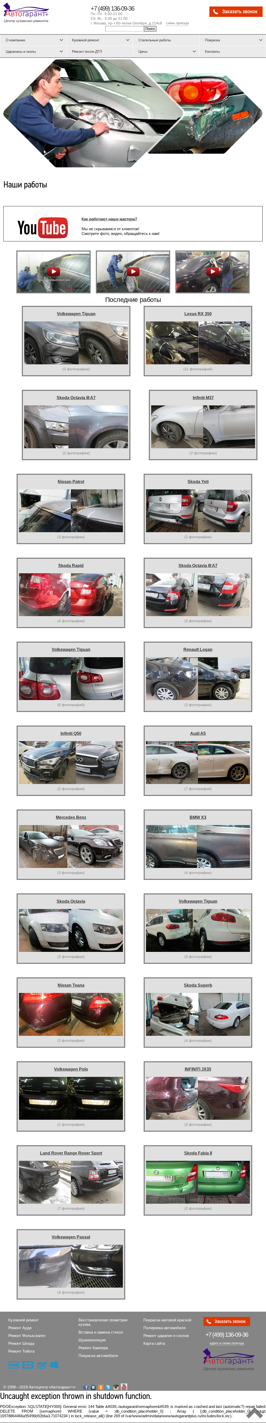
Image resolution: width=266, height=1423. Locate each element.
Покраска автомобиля (98, 1355)
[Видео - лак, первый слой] (53, 272)
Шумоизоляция (92, 1340)
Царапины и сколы (21, 51)
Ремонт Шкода (21, 1343)
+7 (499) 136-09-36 (112, 8)
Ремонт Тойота (21, 1351)
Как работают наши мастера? (109, 219)
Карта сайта (154, 1343)
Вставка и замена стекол (100, 1332)
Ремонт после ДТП (87, 51)
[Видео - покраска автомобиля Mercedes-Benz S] (133, 272)
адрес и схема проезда (227, 1343)
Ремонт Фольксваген (26, 1335)
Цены (142, 51)
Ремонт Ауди (19, 1328)
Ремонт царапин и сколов (166, 1335)
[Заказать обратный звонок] (236, 16)
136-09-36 (226, 1334)
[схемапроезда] (177, 23)
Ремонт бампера (93, 1348)
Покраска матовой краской (167, 1320)
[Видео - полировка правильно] (212, 272)
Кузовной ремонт (85, 40)
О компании (15, 40)
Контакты (212, 51)
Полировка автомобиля (164, 1328)
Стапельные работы (154, 40)
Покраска (212, 40)
